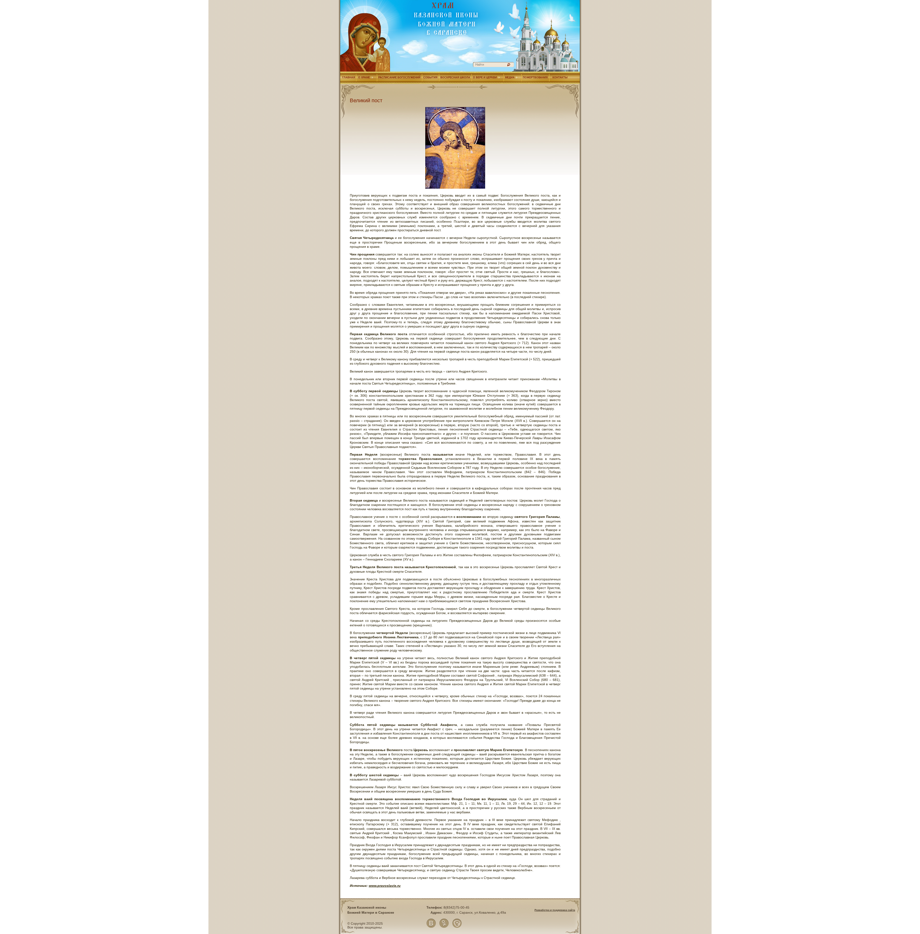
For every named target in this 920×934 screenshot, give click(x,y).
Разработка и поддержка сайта (555, 910)
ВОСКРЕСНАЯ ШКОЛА (455, 77)
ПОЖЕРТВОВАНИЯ (535, 77)
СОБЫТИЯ (430, 77)
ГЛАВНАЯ (348, 77)
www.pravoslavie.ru (385, 886)
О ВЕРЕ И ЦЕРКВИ (485, 77)
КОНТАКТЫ (560, 77)
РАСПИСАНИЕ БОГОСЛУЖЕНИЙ (399, 77)
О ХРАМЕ (363, 77)
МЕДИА (510, 77)
